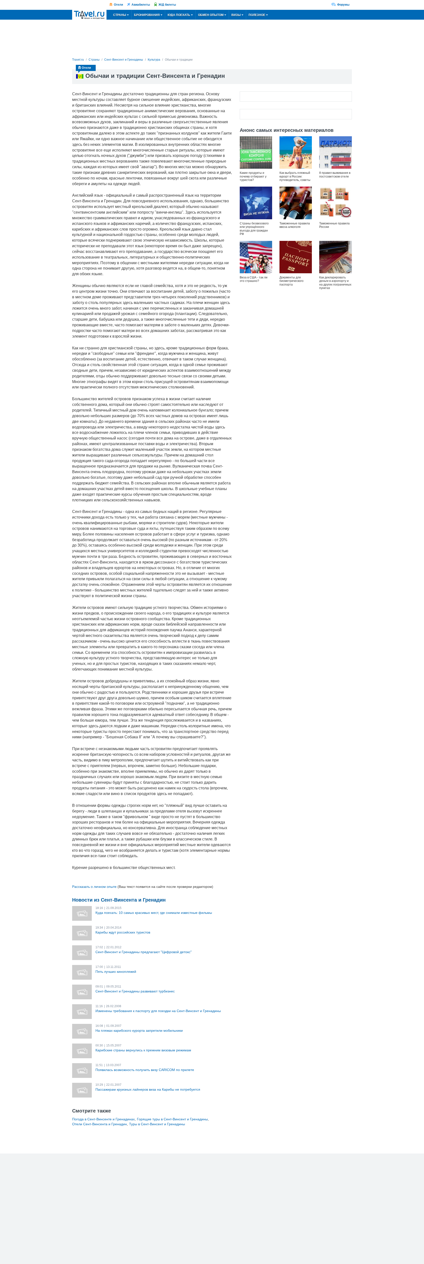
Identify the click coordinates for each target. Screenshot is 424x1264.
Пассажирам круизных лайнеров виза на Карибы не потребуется (147, 1089)
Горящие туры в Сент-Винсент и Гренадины (172, 1119)
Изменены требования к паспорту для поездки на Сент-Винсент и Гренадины (158, 1011)
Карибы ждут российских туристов (122, 932)
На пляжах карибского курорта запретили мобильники (139, 1030)
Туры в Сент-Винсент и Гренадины (157, 1124)
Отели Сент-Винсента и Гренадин (99, 1124)
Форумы (343, 4)
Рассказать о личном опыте (94, 887)
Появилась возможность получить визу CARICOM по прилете (144, 1070)
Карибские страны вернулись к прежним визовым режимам (143, 1050)
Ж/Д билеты (167, 4)
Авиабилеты (141, 4)
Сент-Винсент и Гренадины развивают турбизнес (135, 991)
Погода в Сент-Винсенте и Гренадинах (103, 1119)
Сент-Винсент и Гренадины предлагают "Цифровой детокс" (143, 952)
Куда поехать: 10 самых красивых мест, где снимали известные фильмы (153, 913)
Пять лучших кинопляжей (115, 972)
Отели (118, 4)
